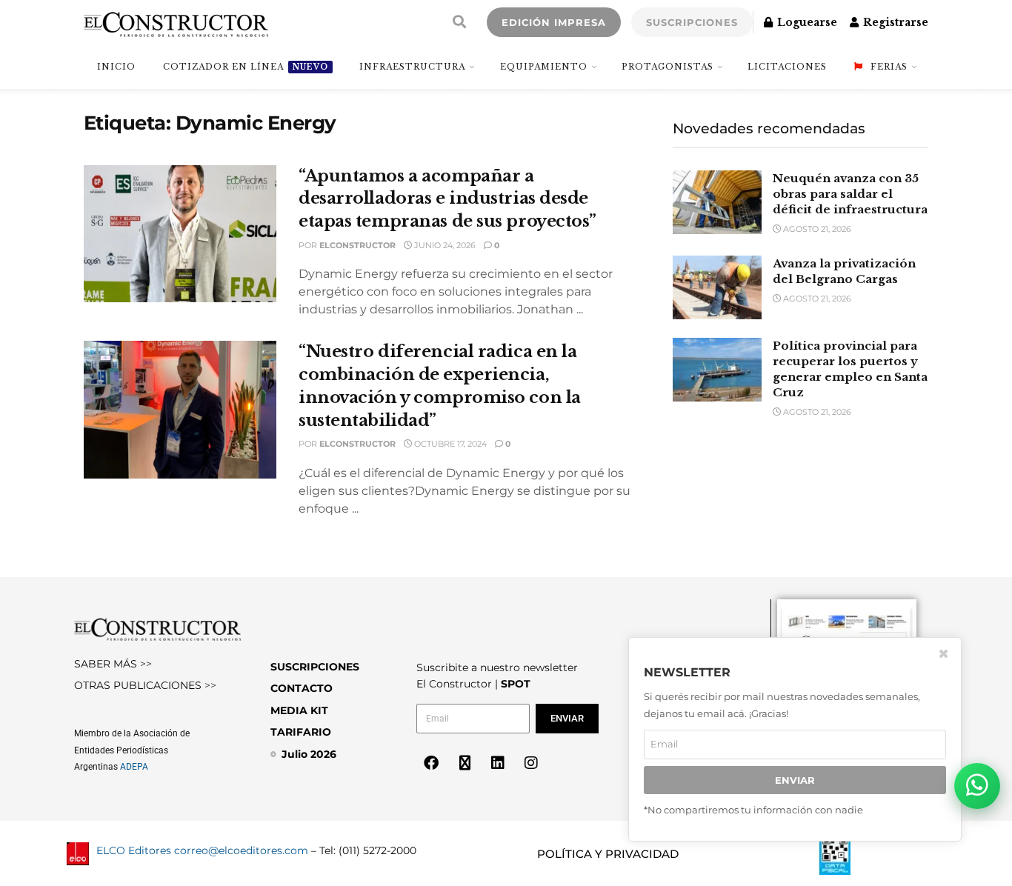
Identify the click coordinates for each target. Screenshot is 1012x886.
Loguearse (805, 22)
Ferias (889, 66)
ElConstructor (357, 245)
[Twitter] (464, 763)
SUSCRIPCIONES (692, 22)
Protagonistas (667, 66)
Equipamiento (543, 66)
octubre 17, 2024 (449, 444)
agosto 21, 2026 (816, 229)
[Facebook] (431, 763)
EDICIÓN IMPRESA (554, 22)
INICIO (116, 66)
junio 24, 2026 (444, 245)
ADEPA (134, 767)
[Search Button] (459, 22)
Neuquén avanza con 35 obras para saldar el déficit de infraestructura (850, 193)
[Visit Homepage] (176, 22)
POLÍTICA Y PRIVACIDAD (608, 854)
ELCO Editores (133, 850)
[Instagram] (531, 763)
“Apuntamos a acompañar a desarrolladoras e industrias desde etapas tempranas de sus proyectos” (447, 199)
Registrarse (894, 22)
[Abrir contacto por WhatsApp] (977, 786)
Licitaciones (787, 66)
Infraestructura (412, 66)
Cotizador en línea (245, 66)
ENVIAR (795, 780)
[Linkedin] (498, 763)
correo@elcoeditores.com (241, 850)
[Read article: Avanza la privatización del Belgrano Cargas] (717, 287)
